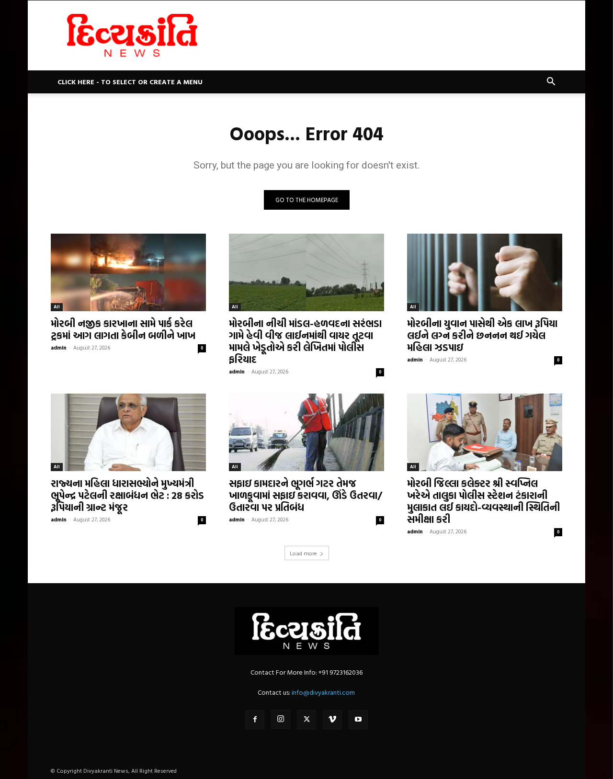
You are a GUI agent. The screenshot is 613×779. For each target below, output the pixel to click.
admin (59, 347)
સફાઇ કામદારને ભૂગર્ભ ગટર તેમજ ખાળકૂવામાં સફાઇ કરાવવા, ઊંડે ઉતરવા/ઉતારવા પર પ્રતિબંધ (305, 495)
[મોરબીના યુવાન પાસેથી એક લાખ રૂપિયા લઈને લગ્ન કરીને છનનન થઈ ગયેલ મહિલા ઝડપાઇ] (484, 272)
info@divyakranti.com (323, 692)
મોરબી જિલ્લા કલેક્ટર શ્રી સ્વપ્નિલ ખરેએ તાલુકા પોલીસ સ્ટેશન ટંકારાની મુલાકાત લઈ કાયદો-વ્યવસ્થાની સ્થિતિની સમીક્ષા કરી (483, 501)
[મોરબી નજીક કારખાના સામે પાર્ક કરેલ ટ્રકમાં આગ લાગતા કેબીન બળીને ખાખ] (128, 272)
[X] (306, 719)
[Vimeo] (332, 719)
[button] (550, 83)
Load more (303, 553)
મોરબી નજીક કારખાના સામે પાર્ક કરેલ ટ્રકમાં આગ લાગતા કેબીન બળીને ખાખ (123, 329)
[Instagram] (280, 719)
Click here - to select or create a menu (130, 82)
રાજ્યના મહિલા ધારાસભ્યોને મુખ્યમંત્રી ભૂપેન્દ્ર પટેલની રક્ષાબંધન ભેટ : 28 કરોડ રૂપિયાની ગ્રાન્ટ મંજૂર (127, 495)
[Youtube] (358, 719)
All (57, 306)
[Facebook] (254, 719)
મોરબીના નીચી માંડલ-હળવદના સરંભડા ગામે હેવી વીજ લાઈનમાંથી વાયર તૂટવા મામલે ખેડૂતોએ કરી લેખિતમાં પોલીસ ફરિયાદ (305, 341)
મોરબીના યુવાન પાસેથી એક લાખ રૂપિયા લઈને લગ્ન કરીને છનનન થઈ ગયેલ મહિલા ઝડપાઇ (482, 335)
